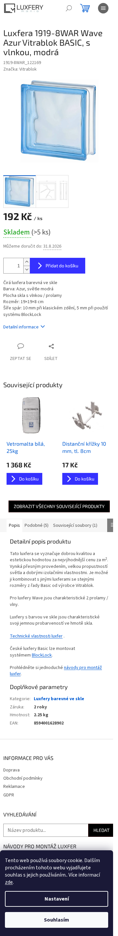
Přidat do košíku (62, 265)
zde (9, 882)
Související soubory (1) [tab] (75, 525)
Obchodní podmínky (23, 778)
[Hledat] (68, 8)
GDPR (8, 795)
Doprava (11, 770)
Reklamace (14, 786)
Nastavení (57, 899)
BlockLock (42, 655)
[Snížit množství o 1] (26, 269)
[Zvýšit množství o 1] (26, 262)
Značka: (20, 69)
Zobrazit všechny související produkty (59, 506)
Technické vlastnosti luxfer (36, 636)
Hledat (101, 830)
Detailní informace (21, 327)
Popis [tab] (14, 525)
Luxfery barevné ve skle (59, 699)
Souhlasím (56, 920)
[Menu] (103, 8)
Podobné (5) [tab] (37, 525)
